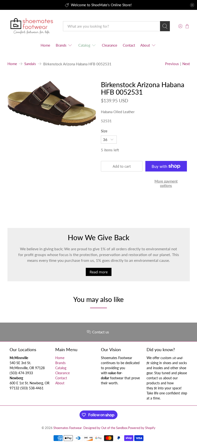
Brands (61, 45)
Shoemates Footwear (67, 428)
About (145, 45)
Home (45, 45)
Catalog (84, 45)
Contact (129, 45)
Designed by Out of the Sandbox (105, 428)
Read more (99, 271)
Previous (172, 63)
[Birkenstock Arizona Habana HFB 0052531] (51, 103)
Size (104, 131)
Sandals (30, 64)
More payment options (166, 183)
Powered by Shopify (141, 428)
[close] (192, 5)
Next (186, 63)
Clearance (109, 45)
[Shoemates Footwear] (32, 26)
